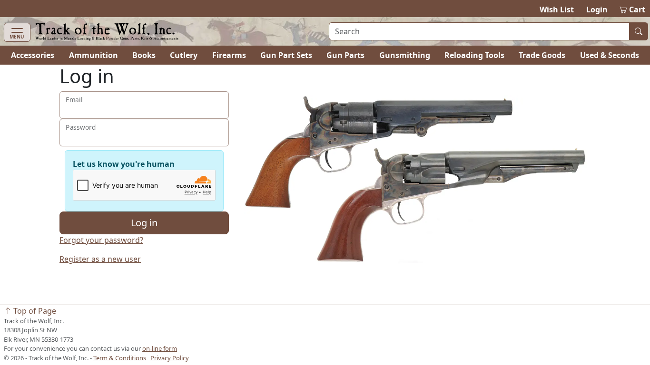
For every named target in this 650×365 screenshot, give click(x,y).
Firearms (229, 55)
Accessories (32, 55)
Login (597, 9)
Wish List (557, 9)
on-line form (159, 348)
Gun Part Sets (286, 55)
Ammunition (93, 55)
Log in (144, 222)
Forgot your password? (101, 240)
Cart (633, 9)
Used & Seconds (609, 55)
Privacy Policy (169, 358)
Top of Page (33, 311)
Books (144, 55)
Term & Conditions (119, 358)
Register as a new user (100, 259)
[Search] (638, 31)
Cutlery (183, 55)
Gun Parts (345, 55)
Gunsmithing (404, 55)
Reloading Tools (474, 55)
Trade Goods (542, 55)
